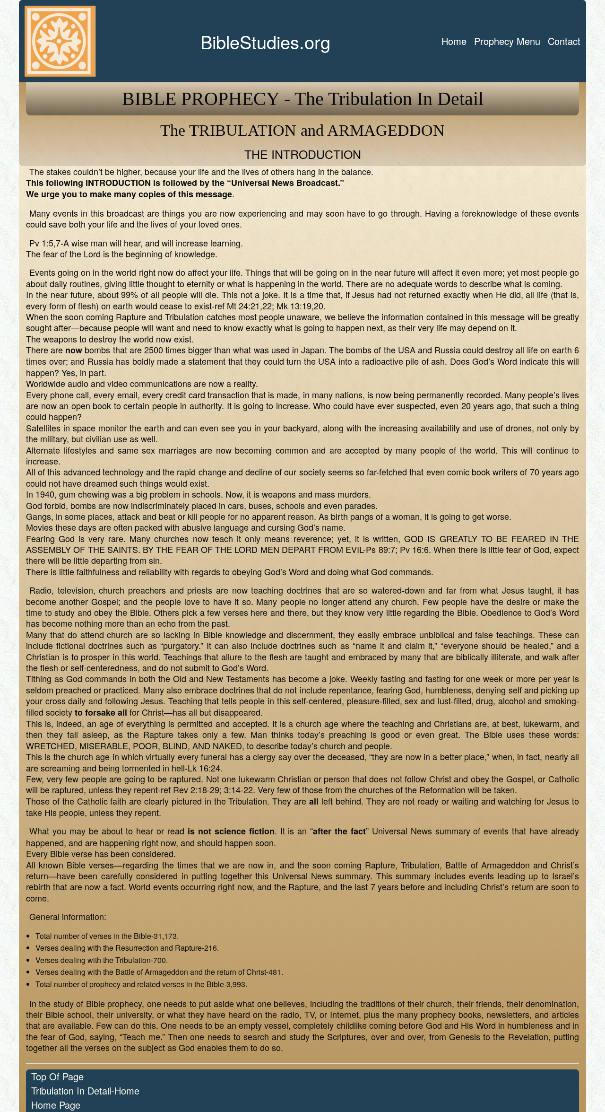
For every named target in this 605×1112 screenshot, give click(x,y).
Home (454, 41)
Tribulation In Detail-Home (85, 1090)
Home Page (55, 1105)
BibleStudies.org (265, 41)
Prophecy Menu (507, 41)
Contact (564, 41)
